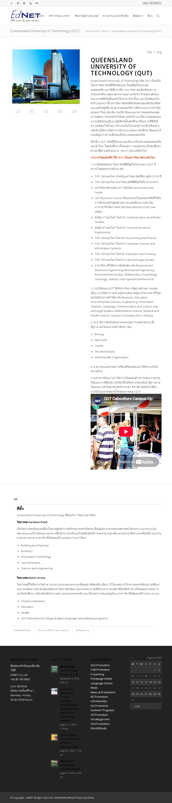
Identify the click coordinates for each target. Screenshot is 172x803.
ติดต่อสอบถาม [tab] (82, 630)
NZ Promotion (99, 697)
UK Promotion (99, 715)
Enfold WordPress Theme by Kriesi (74, 797)
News (94, 688)
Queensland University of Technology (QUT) (45, 31)
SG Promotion (99, 706)
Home (105, 31)
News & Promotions (103, 692)
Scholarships (99, 701)
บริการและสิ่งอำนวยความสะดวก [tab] (53, 630)
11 (137, 682)
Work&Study (99, 728)
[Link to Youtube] (30, 3)
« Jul (137, 706)
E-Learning (97, 674)
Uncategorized (100, 719)
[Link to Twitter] (18, 3)
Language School (101, 683)
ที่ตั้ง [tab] (16, 499)
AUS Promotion (100, 665)
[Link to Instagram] (24, 3)
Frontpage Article (101, 678)
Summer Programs (102, 710)
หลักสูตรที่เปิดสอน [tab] (22, 630)
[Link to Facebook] (12, 3)
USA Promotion (100, 724)
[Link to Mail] (37, 3)
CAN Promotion (100, 669)
